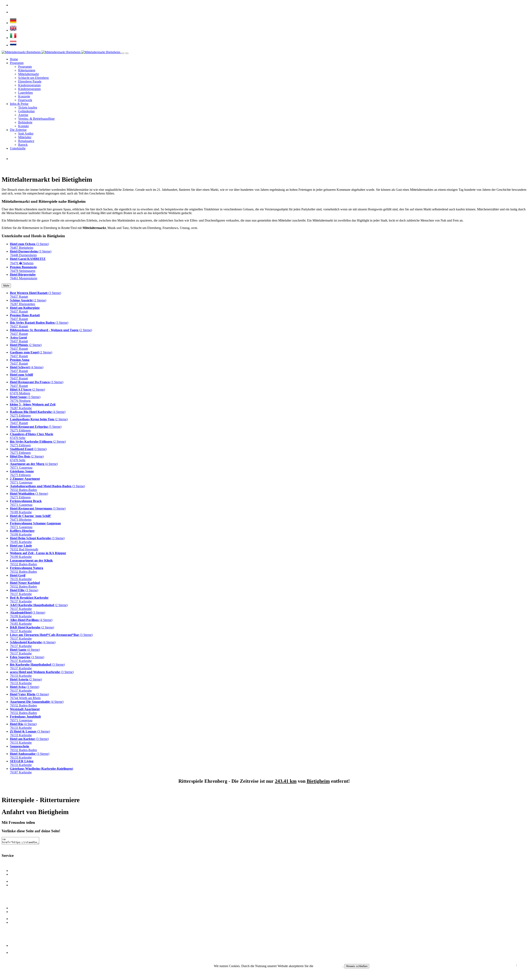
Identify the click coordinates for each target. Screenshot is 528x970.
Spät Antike (25, 133)
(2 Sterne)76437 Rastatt (26, 346)
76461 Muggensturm (23, 276)
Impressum (521, 965)
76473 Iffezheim (30, 517)
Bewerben (16, 922)
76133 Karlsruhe (21, 763)
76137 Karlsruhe (29, 599)
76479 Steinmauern (23, 269)
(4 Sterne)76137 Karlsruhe (25, 651)
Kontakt (23, 126)
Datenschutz (511, 965)
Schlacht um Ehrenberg (33, 77)
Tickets (14, 952)
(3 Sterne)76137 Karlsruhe (24, 592)
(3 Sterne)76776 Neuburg (25, 398)
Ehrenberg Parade (29, 81)
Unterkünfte (18, 148)
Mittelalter (24, 137)
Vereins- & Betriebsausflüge (36, 118)
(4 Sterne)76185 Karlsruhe (31, 621)
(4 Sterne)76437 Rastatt (26, 369)
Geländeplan (26, 111)
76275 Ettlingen (22, 473)
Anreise (23, 115)
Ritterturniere (26, 70)
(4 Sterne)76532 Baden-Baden (37, 703)
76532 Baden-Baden (31, 562)
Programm (17, 63)
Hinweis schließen (357, 966)
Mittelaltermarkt (28, 74)
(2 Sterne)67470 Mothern (27, 391)
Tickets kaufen (27, 107)
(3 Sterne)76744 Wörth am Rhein (29, 696)
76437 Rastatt (25, 309)
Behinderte (25, 122)
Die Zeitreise (18, 130)
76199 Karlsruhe (22, 532)
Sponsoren (17, 885)
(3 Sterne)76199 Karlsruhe (27, 614)
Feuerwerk (25, 100)
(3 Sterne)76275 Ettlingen (28, 450)
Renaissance (26, 141)
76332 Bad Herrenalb (24, 547)
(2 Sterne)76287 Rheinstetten (28, 302)
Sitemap (15, 945)
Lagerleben (25, 92)
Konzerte (24, 96)
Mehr (6, 285)
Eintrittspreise (19, 870)
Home (14, 59)
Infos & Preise (19, 104)
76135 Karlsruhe (21, 577)
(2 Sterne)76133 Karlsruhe (26, 681)
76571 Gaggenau (25, 480)
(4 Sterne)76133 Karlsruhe (23, 725)
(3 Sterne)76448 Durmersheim (30, 253)
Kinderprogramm (29, 85)
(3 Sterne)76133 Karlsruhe (30, 733)
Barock (23, 144)
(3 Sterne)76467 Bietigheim (29, 245)
